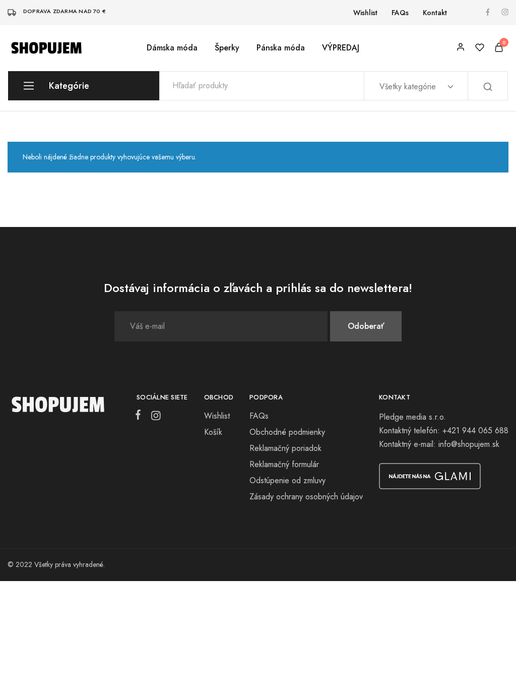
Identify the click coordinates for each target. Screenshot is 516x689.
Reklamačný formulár (284, 464)
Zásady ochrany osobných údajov (306, 496)
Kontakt (435, 13)
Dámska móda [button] (172, 47)
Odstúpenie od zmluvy (287, 480)
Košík (213, 432)
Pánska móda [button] (280, 47)
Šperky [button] (227, 47)
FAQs (400, 13)
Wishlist (365, 13)
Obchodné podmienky (287, 432)
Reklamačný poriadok (285, 448)
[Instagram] (154, 417)
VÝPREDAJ (340, 47)
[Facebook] (140, 416)
